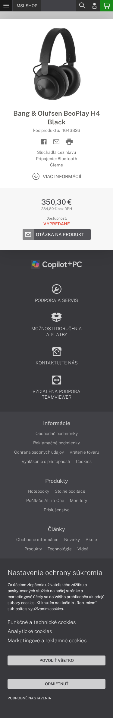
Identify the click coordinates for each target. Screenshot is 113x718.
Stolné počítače (70, 491)
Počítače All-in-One (45, 500)
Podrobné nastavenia (29, 698)
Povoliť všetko (56, 660)
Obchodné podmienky (57, 433)
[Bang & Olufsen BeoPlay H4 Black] (56, 64)
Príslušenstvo (57, 509)
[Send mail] (56, 142)
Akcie (91, 539)
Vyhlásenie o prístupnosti (46, 461)
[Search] (82, 5)
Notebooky (38, 491)
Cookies (84, 461)
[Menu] (6, 5)
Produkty (56, 481)
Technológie (60, 548)
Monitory (78, 500)
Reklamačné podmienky (56, 442)
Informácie (56, 423)
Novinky (72, 539)
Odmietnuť (56, 683)
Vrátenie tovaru (84, 452)
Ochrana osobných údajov (39, 452)
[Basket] (106, 5)
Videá (83, 548)
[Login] (94, 5)
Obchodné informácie (37, 539)
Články (56, 529)
